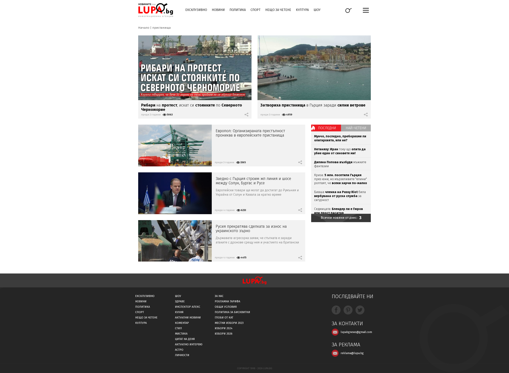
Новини (218, 10)
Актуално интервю (188, 344)
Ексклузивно (196, 10)
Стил (178, 328)
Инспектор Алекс (187, 307)
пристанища (161, 27)
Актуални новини (188, 317)
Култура (302, 10)
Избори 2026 (223, 333)
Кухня (179, 312)
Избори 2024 (223, 328)
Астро (179, 350)
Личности (182, 355)
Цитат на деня (185, 339)
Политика (237, 10)
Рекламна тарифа (227, 301)
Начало (143, 27)
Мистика (181, 333)
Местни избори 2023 (229, 323)
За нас (219, 296)
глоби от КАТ (224, 317)
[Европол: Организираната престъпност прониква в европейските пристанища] (175, 145)
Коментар (182, 323)
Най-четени (356, 128)
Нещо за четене (278, 10)
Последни (327, 128)
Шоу (317, 10)
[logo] (155, 10)
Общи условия (226, 307)
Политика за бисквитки (232, 312)
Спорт (255, 10)
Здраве (180, 301)
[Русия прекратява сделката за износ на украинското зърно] (175, 241)
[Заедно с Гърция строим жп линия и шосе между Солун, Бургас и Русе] (175, 193)
